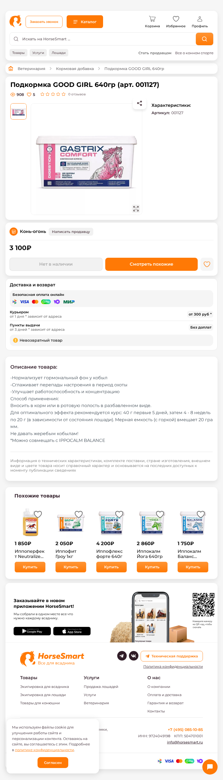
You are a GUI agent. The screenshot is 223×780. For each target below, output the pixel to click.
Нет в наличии (56, 264)
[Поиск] (204, 38)
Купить (30, 566)
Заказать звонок (44, 22)
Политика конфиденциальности (173, 666)
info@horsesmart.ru (185, 742)
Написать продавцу (71, 231)
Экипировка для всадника (44, 686)
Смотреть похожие (151, 264)
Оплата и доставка (164, 695)
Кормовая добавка (75, 69)
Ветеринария (31, 69)
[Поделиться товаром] (139, 103)
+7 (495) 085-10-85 (185, 729)
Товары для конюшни (40, 703)
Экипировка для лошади (43, 695)
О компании (158, 686)
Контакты (156, 711)
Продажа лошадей (101, 686)
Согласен (53, 762)
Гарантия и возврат (165, 703)
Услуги (90, 695)
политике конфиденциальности (44, 750)
